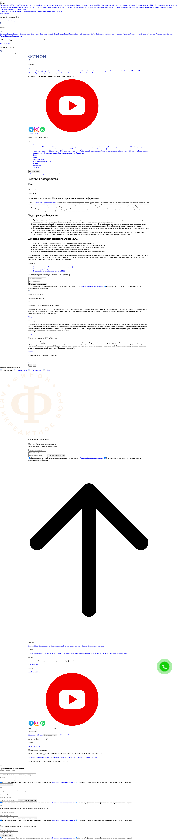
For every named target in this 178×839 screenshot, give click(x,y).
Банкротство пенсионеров (48, 5)
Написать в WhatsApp (7, 21)
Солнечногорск (161, 34)
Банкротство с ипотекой (68, 7)
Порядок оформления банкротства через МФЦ (49, 271)
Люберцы (99, 34)
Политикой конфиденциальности (91, 286)
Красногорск (86, 34)
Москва (113, 34)
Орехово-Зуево (135, 34)
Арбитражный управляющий (87, 7)
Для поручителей (49, 653)
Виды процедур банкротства (43, 269)
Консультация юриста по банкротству (13, 9)
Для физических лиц (35, 653)
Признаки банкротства (50, 174)
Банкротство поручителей (29, 5)
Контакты (59, 11)
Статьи (6, 11)
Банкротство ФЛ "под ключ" (10, 5)
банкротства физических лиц (45, 203)
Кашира (61, 34)
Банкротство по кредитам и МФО (147, 7)
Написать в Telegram (7, 54)
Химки (2, 36)
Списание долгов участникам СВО (88, 5)
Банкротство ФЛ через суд (126, 7)
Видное (10, 34)
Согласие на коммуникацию (87, 757)
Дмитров (16, 34)
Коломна (72, 34)
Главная (31, 646)
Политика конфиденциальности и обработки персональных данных (52, 757)
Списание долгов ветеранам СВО (74, 653)
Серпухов (152, 34)
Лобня (93, 34)
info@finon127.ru (34, 672)
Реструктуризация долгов (107, 7)
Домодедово (35, 34)
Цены (2, 11)
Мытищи (119, 34)
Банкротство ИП (53, 7)
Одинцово (126, 34)
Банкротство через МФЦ (38, 7)
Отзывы (43, 11)
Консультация (34, 171)
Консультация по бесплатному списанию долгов (118, 5)
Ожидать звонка (6, 835)
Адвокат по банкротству (66, 5)
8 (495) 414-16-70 (6, 13)
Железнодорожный (47, 34)
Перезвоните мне (50, 735)
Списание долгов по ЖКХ (144, 5)
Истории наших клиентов (31, 11)
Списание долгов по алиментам (166, 5)
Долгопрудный (25, 34)
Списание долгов (166, 7)
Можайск (106, 34)
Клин (66, 34)
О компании (50, 11)
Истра (56, 34)
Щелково (8, 36)
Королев (78, 34)
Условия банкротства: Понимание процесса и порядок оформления (56, 267)
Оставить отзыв (6, 785)
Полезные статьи (36, 174)
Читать (30, 317)
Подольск (144, 34)
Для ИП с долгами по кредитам (97, 653)
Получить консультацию (37, 284)
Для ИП (58, 653)
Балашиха (3, 34)
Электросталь (17, 36)
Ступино (170, 34)
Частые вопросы (15, 11)
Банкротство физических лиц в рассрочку (14, 7)
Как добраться (33, 664)
